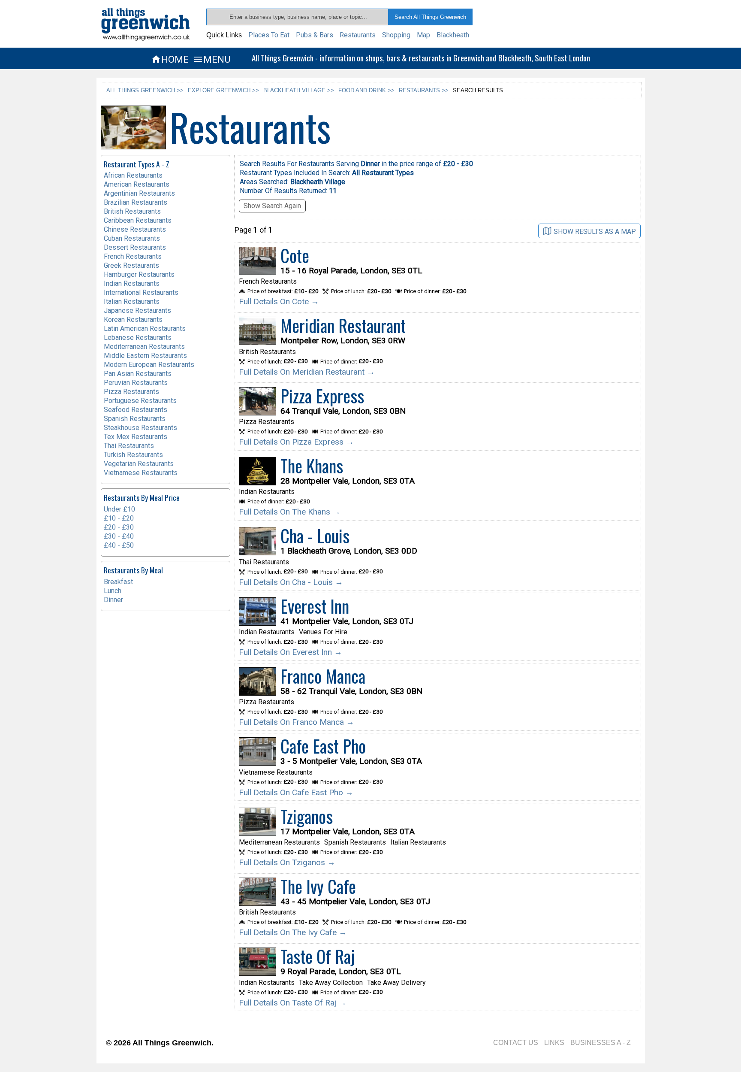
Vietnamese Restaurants (141, 473)
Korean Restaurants (133, 319)
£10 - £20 (119, 518)
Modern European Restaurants (149, 364)
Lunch (112, 591)
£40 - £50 (119, 545)
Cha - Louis (314, 535)
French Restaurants (133, 256)
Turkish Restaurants (133, 455)
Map (423, 35)
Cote (294, 255)
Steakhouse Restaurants (140, 428)
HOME (170, 59)
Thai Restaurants (129, 446)
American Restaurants (136, 184)
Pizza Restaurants (131, 392)
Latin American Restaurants (145, 328)
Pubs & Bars (314, 35)
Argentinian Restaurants (139, 193)
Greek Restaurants (131, 265)
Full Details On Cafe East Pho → (296, 792)
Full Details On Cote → (279, 301)
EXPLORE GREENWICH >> (223, 90)
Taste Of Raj (317, 956)
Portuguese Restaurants (140, 401)
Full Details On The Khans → (289, 512)
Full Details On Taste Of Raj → (292, 1003)
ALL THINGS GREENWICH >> (145, 90)
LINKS (554, 1042)
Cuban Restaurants (132, 238)
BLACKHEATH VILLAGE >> (298, 90)
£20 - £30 (119, 527)
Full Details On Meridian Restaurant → (307, 372)
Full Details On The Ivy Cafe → (293, 932)
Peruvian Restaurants (136, 383)
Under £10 (119, 509)
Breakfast (118, 582)
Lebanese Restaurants (138, 337)
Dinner (113, 600)
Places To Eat (268, 35)
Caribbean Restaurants (138, 220)
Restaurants (358, 35)
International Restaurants (141, 292)
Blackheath (453, 35)
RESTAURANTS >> (424, 90)
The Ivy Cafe (318, 886)
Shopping (396, 35)
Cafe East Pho (323, 746)
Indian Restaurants (132, 283)
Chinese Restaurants (135, 229)
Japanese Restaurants (137, 310)
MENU (211, 59)
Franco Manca (322, 676)
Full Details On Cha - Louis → (291, 582)
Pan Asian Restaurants (138, 373)
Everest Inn (314, 606)
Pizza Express (322, 396)
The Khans (311, 465)
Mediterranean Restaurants (144, 346)
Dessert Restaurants (135, 247)
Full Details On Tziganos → (287, 862)
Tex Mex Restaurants (135, 437)
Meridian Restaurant (343, 325)
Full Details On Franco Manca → (296, 722)
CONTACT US (515, 1042)
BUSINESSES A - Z (600, 1042)
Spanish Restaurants (135, 419)
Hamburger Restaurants (139, 274)
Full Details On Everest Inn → (290, 652)
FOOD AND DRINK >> (366, 90)
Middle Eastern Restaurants (145, 355)
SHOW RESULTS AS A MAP (595, 231)
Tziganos (306, 816)
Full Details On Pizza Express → (296, 442)
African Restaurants (133, 175)
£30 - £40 (119, 536)
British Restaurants (132, 211)
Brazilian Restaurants (135, 202)
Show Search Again (272, 206)
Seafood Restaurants (135, 410)
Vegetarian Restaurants (139, 464)
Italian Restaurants (132, 301)
